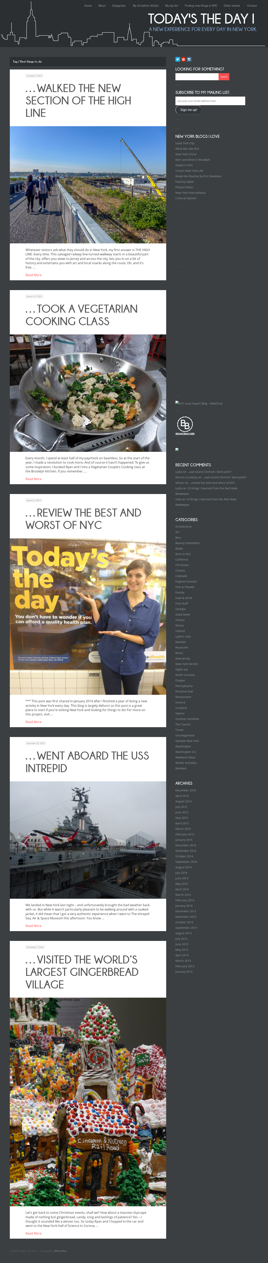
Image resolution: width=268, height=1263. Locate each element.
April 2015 (182, 823)
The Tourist (182, 724)
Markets (180, 642)
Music (179, 653)
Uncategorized (184, 735)
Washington (183, 746)
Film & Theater (185, 587)
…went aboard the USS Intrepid (87, 761)
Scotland (181, 708)
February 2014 (184, 900)
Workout (180, 768)
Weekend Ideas (185, 757)
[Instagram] (189, 59)
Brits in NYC (183, 554)
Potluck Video (184, 187)
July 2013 (181, 939)
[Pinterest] (183, 59)
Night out (181, 669)
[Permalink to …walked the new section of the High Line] (88, 185)
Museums (181, 647)
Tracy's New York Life (189, 171)
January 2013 (183, 972)
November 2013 (185, 917)
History (180, 620)
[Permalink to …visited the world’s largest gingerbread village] (88, 1102)
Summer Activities (187, 719)
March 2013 (183, 961)
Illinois (179, 625)
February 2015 (184, 834)
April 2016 (182, 796)
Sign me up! (188, 109)
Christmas (182, 565)
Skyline (180, 713)
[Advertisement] (204, 235)
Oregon (180, 680)
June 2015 (181, 812)
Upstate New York (187, 741)
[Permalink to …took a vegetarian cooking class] (88, 393)
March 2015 (183, 829)
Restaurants (183, 697)
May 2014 (181, 884)
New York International (190, 193)
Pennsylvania (184, 686)
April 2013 (182, 955)
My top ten (171, 5)
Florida (179, 592)
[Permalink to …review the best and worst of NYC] (88, 616)
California (181, 559)
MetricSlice (61, 1251)
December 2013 (185, 911)
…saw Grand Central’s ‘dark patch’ (209, 472)
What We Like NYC (187, 149)
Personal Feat (184, 691)
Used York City (184, 143)
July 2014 (181, 873)
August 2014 (183, 867)
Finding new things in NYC (201, 5)
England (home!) (186, 581)
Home (88, 5)
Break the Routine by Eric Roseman (198, 176)
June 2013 (181, 944)
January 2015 (183, 840)
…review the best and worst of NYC (83, 518)
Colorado (181, 576)
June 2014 (181, 878)
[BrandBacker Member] (185, 435)
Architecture (183, 526)
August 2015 (183, 801)
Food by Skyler (184, 182)
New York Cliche (186, 154)
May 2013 (181, 950)
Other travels (232, 5)
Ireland (180, 631)
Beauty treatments (187, 543)
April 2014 (182, 889)
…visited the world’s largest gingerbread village (82, 972)
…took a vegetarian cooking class (82, 314)
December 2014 (185, 845)
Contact (252, 5)
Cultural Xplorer (185, 198)
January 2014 (183, 906)
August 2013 (183, 933)
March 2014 (183, 895)
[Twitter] (177, 59)
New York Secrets (186, 664)
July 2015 (181, 807)
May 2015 (181, 818)
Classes (180, 570)
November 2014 (185, 851)
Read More (34, 275)
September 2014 (186, 862)
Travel (179, 730)
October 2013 (184, 922)
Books (179, 548)
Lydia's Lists (183, 636)
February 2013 (184, 966)
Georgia (180, 609)
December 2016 (185, 790)
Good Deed (182, 614)
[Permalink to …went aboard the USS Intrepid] (88, 840)
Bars (178, 537)
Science (180, 702)
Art (177, 532)
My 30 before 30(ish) (146, 5)
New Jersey (182, 658)
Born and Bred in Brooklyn (192, 160)
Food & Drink (183, 598)
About (102, 5)
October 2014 (184, 856)
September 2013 (186, 928)
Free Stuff (181, 603)
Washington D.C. (186, 752)
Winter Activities (186, 763)
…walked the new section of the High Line (78, 100)
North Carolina (185, 675)
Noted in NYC (184, 165)
